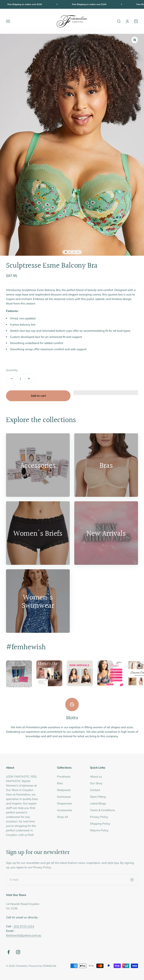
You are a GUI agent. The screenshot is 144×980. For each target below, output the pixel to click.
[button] (106, 394)
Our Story (96, 783)
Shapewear (64, 803)
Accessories (64, 810)
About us (96, 776)
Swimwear (64, 796)
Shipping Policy (100, 823)
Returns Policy (99, 830)
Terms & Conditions (102, 810)
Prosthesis (63, 776)
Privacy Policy (99, 817)
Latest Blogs (98, 803)
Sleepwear (64, 790)
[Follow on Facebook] (8, 952)
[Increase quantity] (28, 378)
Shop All (62, 817)
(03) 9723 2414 (24, 926)
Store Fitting (98, 796)
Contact (95, 790)
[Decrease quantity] (11, 378)
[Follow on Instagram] (18, 952)
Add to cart (38, 395)
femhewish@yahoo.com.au (23, 935)
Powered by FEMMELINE (42, 965)
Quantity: (12, 370)
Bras (60, 783)
